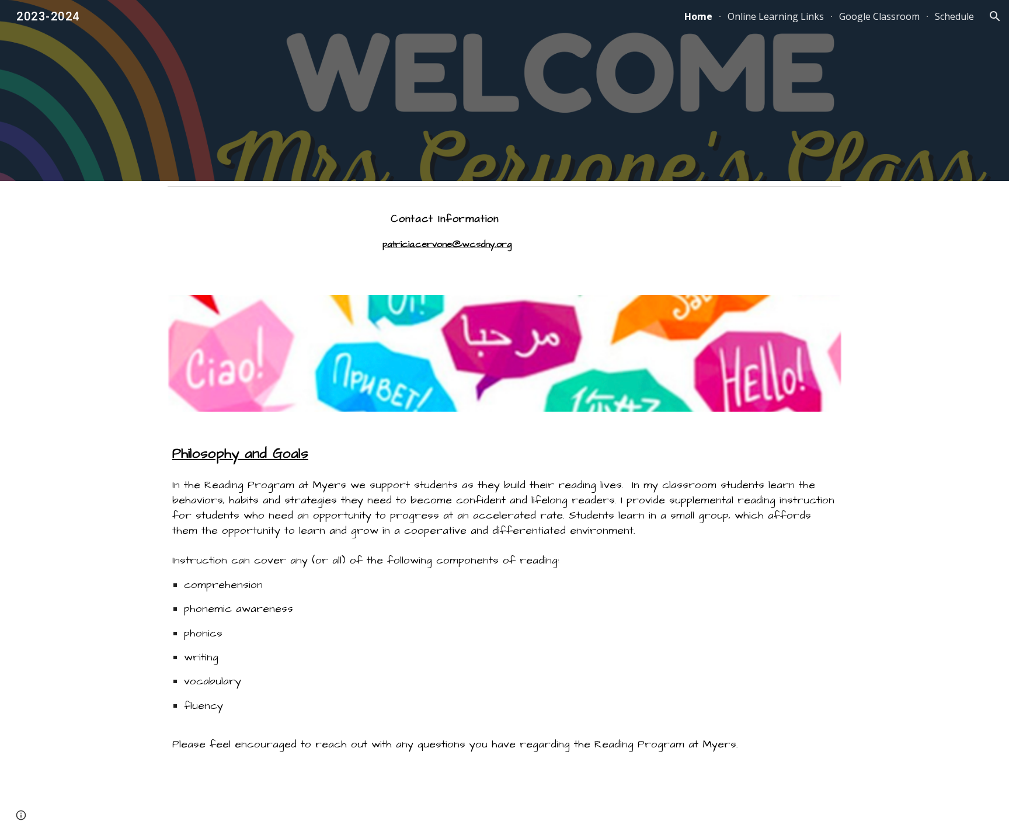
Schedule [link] (954, 16)
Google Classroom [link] (879, 16)
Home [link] (698, 16)
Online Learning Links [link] (776, 16)
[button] (995, 16)
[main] (447, 236)
